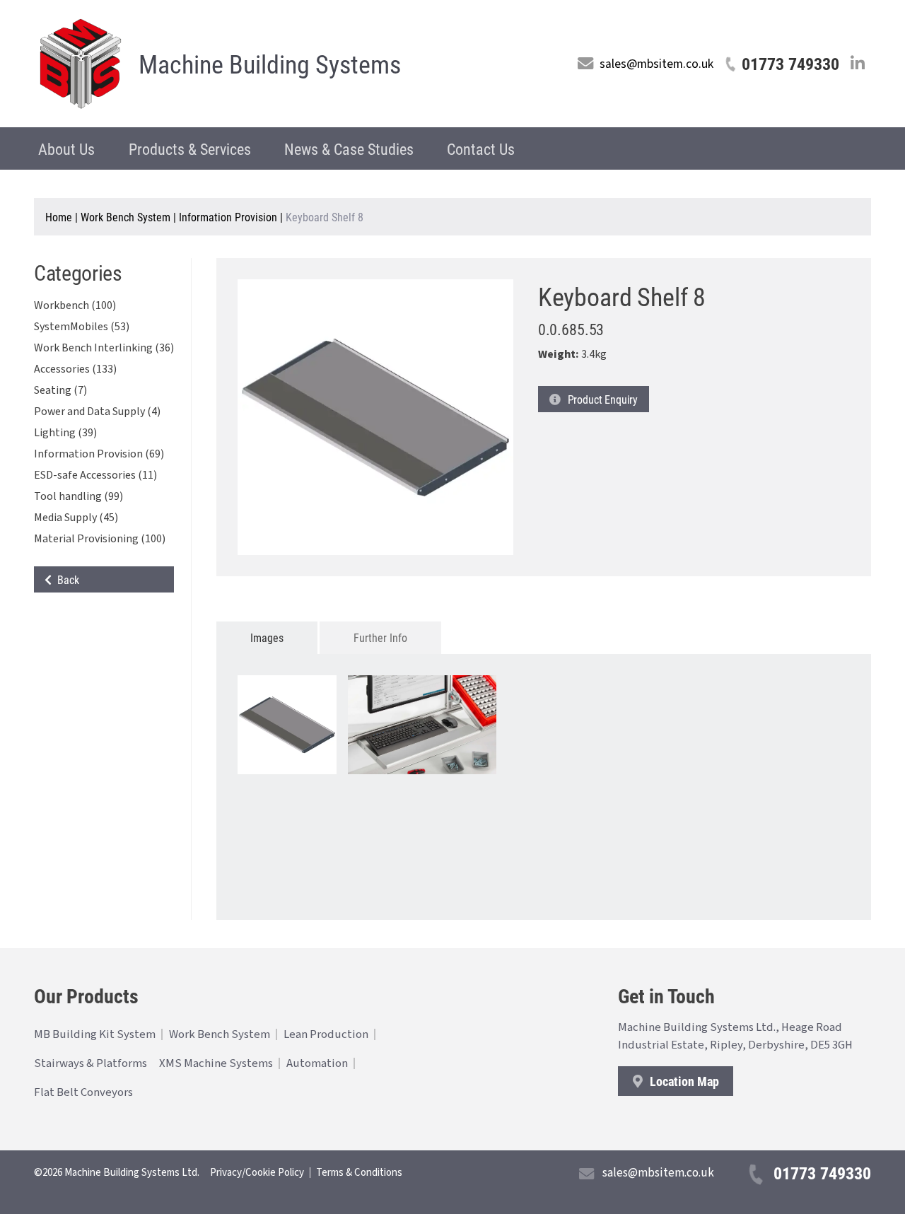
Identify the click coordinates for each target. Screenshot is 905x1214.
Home (58, 216)
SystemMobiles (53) (81, 326)
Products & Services (190, 149)
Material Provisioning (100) (99, 539)
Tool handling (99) (78, 496)
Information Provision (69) (99, 454)
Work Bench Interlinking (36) (104, 348)
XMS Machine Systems (216, 1063)
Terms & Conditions (359, 1172)
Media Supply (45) (76, 517)
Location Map (683, 1081)
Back (65, 579)
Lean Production (326, 1034)
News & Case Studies (349, 149)
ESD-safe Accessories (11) (95, 475)
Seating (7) (60, 390)
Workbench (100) (75, 305)
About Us (66, 149)
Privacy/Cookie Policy (257, 1172)
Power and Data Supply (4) (97, 411)
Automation (317, 1063)
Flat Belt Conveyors (83, 1092)
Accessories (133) (75, 369)
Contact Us (481, 149)
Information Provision (228, 216)
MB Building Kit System (95, 1034)
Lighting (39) (65, 432)
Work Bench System (125, 216)
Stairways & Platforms (90, 1063)
